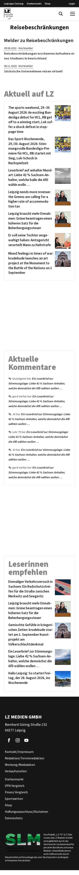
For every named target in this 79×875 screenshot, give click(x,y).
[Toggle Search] (61, 13)
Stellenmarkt (34, 3)
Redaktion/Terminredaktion (24, 758)
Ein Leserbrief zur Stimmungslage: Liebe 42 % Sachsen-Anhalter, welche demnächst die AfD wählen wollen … (36, 383)
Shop (47, 3)
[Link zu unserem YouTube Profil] (26, 740)
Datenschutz (14, 818)
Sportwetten (14, 799)
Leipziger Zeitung (13, 3)
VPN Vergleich (14, 786)
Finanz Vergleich (16, 792)
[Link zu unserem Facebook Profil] (9, 740)
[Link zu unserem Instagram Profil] (18, 740)
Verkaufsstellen (16, 771)
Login (72, 3)
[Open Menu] (72, 13)
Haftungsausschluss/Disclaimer (26, 811)
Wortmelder (25, 48)
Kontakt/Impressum (19, 752)
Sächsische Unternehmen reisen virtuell (33, 71)
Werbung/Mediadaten (20, 765)
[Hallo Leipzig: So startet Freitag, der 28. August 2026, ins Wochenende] (62, 679)
